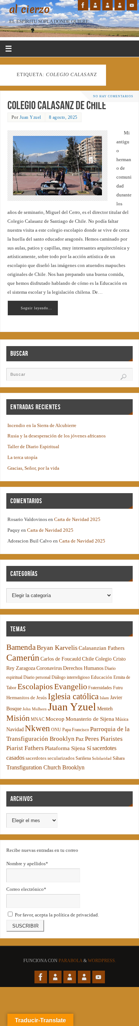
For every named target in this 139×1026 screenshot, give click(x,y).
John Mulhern (35, 709)
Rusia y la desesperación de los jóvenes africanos (56, 436)
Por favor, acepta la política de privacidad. (56, 915)
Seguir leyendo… (36, 308)
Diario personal (36, 677)
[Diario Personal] (95, 5)
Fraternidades (100, 687)
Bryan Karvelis (57, 647)
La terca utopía (22, 457)
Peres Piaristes (104, 738)
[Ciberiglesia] (120, 5)
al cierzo (29, 10)
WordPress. (102, 960)
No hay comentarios (113, 96)
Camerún (22, 657)
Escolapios (35, 686)
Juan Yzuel (30, 117)
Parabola (70, 960)
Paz (80, 739)
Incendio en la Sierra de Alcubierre (41, 425)
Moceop (55, 719)
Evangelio (70, 686)
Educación (101, 677)
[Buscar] (123, 377)
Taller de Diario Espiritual (33, 446)
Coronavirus (49, 668)
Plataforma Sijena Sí (68, 748)
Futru (118, 687)
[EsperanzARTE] (107, 5)
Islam (104, 698)
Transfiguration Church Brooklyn (45, 767)
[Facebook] (83, 5)
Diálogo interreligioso (71, 677)
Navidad (15, 729)
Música (121, 719)
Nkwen (37, 728)
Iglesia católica (73, 696)
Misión (18, 718)
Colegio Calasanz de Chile (56, 105)
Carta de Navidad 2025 (77, 519)
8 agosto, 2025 (63, 117)
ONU (56, 729)
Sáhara (119, 758)
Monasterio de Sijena (90, 719)
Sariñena (83, 758)
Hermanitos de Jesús (26, 697)
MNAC (37, 719)
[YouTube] (132, 5)
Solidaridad (102, 758)
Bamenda (21, 647)
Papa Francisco (75, 729)
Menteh (105, 708)
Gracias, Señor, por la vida (33, 468)
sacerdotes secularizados (50, 758)
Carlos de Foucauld (60, 659)
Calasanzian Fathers (102, 648)
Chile (88, 659)
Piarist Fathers (25, 748)
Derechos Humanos (83, 668)
